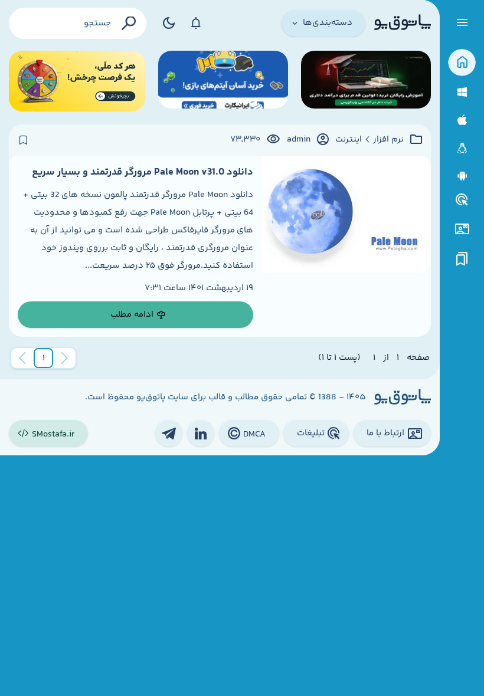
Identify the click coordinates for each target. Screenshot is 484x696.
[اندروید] (461, 176)
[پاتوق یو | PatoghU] (402, 23)
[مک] (461, 120)
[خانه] (462, 63)
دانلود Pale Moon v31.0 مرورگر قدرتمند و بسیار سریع (142, 172)
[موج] (366, 81)
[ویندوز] (461, 92)
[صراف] (77, 81)
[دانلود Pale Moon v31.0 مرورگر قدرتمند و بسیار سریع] (346, 246)
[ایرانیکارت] (223, 81)
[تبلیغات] (462, 200)
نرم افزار (388, 139)
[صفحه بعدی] (22, 358)
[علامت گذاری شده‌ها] (462, 259)
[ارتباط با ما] (462, 229)
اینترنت (348, 139)
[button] (44, 358)
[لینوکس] (461, 148)
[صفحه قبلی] (64, 358)
